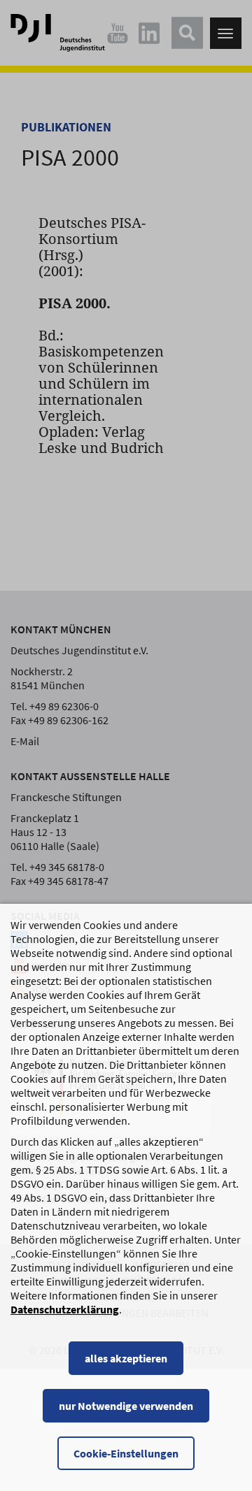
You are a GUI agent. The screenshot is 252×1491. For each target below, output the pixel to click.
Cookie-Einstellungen (126, 1453)
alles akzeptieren (126, 1358)
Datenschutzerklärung (64, 1309)
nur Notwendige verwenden (126, 1406)
